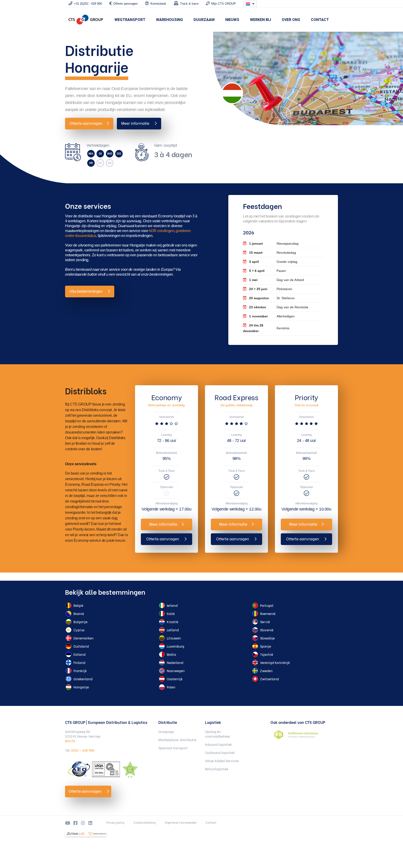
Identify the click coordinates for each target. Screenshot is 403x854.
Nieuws (232, 19)
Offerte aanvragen (85, 123)
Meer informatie (135, 123)
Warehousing (169, 19)
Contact (320, 19)
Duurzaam (204, 19)
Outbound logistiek (220, 752)
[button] (250, 4)
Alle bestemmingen (86, 291)
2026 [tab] (248, 232)
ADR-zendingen (161, 231)
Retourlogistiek (216, 769)
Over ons (291, 19)
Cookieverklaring (144, 822)
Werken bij (260, 19)
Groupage (166, 731)
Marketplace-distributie (177, 739)
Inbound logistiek (218, 744)
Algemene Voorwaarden (180, 822)
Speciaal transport (173, 748)
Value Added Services (222, 760)
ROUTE (70, 740)
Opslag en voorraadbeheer (217, 734)
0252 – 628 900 (82, 750)
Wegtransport (130, 19)
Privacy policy (115, 822)
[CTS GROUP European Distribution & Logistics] (86, 19)
